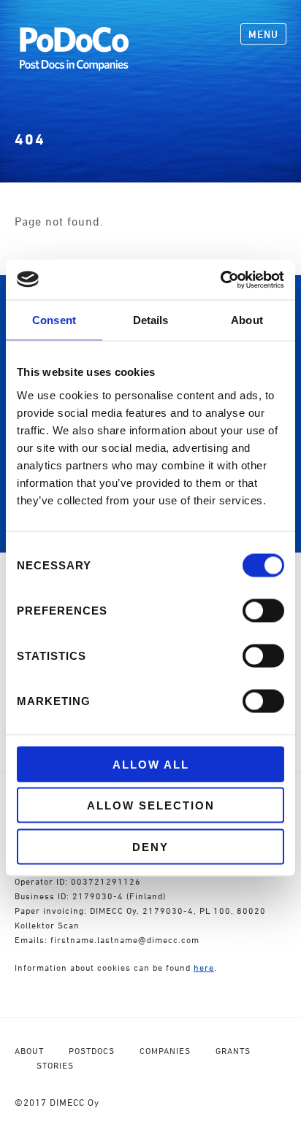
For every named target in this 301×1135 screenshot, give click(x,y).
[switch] (263, 610)
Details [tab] (151, 320)
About (29, 1050)
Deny (150, 846)
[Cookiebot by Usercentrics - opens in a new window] (220, 279)
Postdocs (92, 1050)
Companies (165, 1050)
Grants (233, 1050)
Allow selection (151, 805)
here (204, 967)
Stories (55, 1065)
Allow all (151, 764)
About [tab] (247, 320)
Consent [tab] (54, 320)
